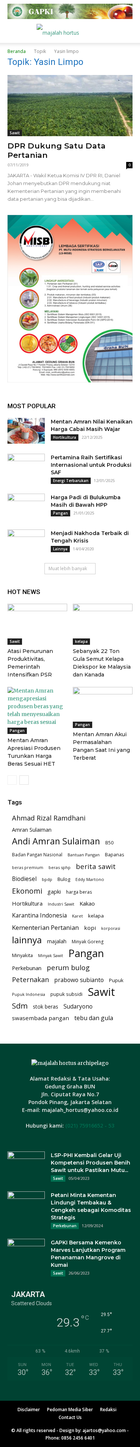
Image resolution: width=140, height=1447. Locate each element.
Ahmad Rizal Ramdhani (48, 818)
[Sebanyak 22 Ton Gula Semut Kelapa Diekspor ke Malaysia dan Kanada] (103, 624)
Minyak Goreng (88, 941)
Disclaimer (29, 1409)
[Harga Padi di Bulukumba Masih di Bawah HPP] (26, 507)
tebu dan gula (93, 1018)
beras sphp (60, 867)
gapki (54, 891)
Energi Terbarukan (70, 480)
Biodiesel (24, 879)
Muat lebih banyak (68, 568)
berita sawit (96, 866)
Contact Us (70, 1417)
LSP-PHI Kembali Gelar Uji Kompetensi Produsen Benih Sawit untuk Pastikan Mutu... (90, 1162)
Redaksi (108, 1409)
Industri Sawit (61, 904)
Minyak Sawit (50, 955)
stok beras (45, 1006)
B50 (109, 843)
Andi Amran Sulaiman (56, 841)
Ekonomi (27, 891)
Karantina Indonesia (39, 915)
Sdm (20, 1006)
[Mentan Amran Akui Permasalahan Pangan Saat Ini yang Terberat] (103, 707)
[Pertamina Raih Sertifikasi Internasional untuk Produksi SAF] (26, 467)
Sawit (15, 132)
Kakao (87, 903)
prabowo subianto (79, 980)
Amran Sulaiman (32, 829)
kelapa (81, 641)
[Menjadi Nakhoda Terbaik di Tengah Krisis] (26, 542)
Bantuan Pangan (84, 854)
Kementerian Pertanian (45, 927)
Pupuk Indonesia (28, 994)
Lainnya (60, 548)
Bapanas (114, 854)
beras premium (27, 867)
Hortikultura (64, 437)
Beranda (16, 51)
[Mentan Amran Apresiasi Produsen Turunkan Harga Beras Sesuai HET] (37, 710)
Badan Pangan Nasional (37, 854)
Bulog (63, 879)
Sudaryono (78, 1006)
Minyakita (22, 955)
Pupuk (116, 980)
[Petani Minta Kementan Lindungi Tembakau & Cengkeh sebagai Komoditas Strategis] (26, 1204)
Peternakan (30, 980)
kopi (90, 927)
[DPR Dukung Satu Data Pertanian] (70, 105)
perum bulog (68, 967)
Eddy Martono (89, 879)
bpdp (47, 879)
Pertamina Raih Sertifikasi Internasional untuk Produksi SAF (91, 465)
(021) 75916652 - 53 (89, 1125)
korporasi (110, 928)
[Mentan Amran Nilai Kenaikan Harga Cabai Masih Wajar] (26, 431)
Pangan (60, 513)
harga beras (79, 892)
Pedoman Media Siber (70, 1409)
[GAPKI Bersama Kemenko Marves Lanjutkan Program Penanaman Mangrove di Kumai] (26, 1252)
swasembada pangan (40, 1018)
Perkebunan (26, 968)
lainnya (27, 940)
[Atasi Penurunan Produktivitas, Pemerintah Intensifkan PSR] (37, 624)
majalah (56, 941)
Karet (77, 916)
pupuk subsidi (66, 994)
